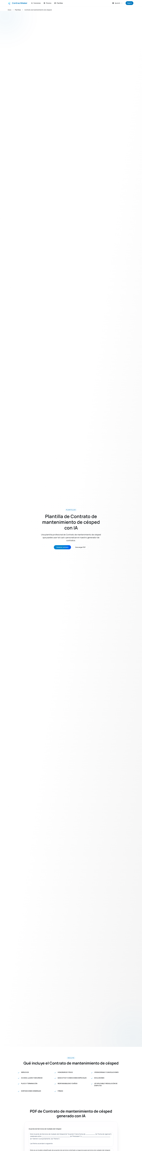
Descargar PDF (80, 547)
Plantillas (60, 3)
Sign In (129, 3)
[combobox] (117, 3)
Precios (48, 3)
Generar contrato (62, 547)
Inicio (9, 10)
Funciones (37, 3)
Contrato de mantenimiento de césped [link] (38, 10)
